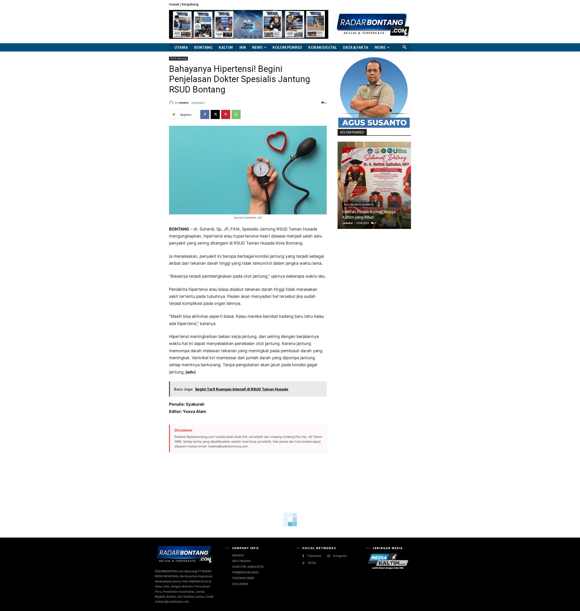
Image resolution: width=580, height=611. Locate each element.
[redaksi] (172, 102)
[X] (398, 4)
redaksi (184, 102)
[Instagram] (393, 4)
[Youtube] (408, 4)
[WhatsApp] (236, 114)
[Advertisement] (248, 495)
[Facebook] (387, 4)
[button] (405, 47)
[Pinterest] (225, 114)
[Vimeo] (403, 4)
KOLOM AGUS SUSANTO (359, 204)
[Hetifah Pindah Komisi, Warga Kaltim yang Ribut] (374, 185)
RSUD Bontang (178, 58)
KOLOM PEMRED (352, 132)
